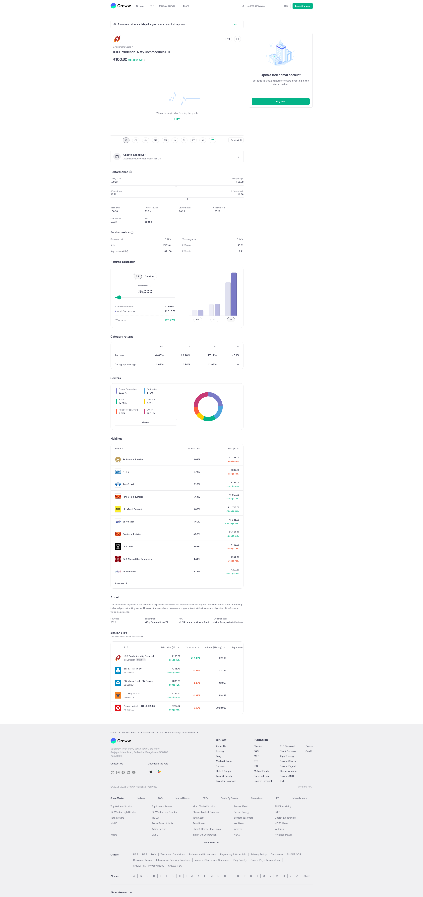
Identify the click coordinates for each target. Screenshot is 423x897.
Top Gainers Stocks (121, 806)
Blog (218, 756)
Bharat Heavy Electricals (207, 829)
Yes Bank (239, 823)
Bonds (309, 746)
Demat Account (289, 771)
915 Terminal (287, 746)
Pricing (220, 751)
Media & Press (224, 761)
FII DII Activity (283, 806)
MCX (153, 854)
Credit (308, 751)
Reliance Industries (133, 459)
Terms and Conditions (173, 854)
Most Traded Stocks (204, 806)
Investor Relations (226, 781)
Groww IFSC (175, 865)
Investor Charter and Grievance (212, 860)
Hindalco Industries (133, 496)
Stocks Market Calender (206, 812)
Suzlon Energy (241, 812)
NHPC (114, 823)
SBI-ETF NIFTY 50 (133, 668)
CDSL (155, 834)
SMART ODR (294, 854)
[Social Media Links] (113, 772)
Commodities (261, 776)
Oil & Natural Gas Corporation (138, 559)
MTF (256, 756)
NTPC (126, 471)
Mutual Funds (261, 771)
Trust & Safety (224, 776)
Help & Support (224, 771)
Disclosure (277, 854)
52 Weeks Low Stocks (164, 812)
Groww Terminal (263, 781)
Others (306, 876)
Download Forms (142, 860)
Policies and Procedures (202, 854)
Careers (220, 766)
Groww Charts (288, 761)
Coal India (128, 546)
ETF (256, 761)
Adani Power (129, 571)
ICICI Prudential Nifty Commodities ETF (139, 656)
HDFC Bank (281, 823)
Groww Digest (288, 766)
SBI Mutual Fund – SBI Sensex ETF (139, 681)
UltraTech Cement (132, 509)
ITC (112, 829)
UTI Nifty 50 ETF (132, 693)
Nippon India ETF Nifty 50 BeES (139, 706)
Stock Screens (288, 751)
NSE (135, 854)
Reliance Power (283, 834)
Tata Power (199, 823)
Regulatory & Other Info (233, 854)
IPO (256, 766)
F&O (256, 751)
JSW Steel (128, 521)
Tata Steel (128, 484)
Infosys (238, 829)
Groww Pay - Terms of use (266, 860)
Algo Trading (287, 756)
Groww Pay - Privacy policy (148, 865)
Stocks (258, 746)
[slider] (119, 297)
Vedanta (279, 829)
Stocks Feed (240, 806)
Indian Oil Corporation (205, 834)
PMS (282, 781)
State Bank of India (162, 823)
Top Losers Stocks (162, 806)
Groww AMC (287, 776)
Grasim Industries (132, 534)
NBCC (237, 834)
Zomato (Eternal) (243, 817)
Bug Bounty (240, 860)
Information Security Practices (173, 860)
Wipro (114, 834)
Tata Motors (117, 817)
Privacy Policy (258, 854)
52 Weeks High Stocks (123, 812)
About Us (221, 746)
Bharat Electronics (285, 817)
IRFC (277, 812)
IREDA (155, 817)
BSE (144, 854)
